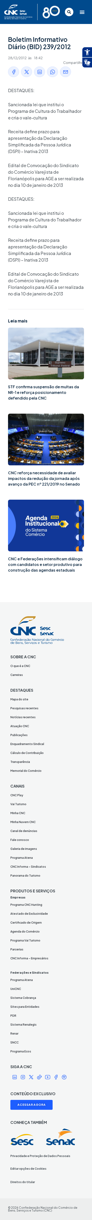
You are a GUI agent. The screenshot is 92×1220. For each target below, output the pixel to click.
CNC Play (16, 795)
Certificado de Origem (26, 922)
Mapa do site (19, 699)
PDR (13, 1015)
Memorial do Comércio (26, 771)
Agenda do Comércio (25, 931)
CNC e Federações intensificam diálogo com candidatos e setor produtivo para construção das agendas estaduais (45, 564)
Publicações (19, 735)
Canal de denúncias (23, 831)
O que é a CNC (20, 666)
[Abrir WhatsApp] (80, 1208)
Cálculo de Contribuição (27, 753)
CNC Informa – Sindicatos (28, 866)
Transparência (20, 762)
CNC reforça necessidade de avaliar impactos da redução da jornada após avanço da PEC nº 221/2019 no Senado (44, 478)
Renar (14, 1033)
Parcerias (16, 949)
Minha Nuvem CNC (23, 822)
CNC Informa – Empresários (29, 958)
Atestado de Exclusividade (29, 913)
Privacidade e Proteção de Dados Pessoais (40, 1156)
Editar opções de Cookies (28, 1168)
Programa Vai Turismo (25, 940)
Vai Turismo (18, 804)
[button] (82, 12)
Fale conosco (19, 840)
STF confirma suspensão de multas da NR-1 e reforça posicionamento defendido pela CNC (43, 392)
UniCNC (15, 989)
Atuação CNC (19, 726)
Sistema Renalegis (23, 1024)
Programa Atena (21, 857)
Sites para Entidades (24, 1006)
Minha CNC (17, 813)
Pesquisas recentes (24, 708)
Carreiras (16, 675)
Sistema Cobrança (23, 998)
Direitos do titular (22, 1182)
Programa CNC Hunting (26, 904)
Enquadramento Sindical (27, 744)
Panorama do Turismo (25, 875)
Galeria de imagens (23, 849)
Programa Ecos (20, 1051)
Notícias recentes (23, 717)
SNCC (14, 1042)
